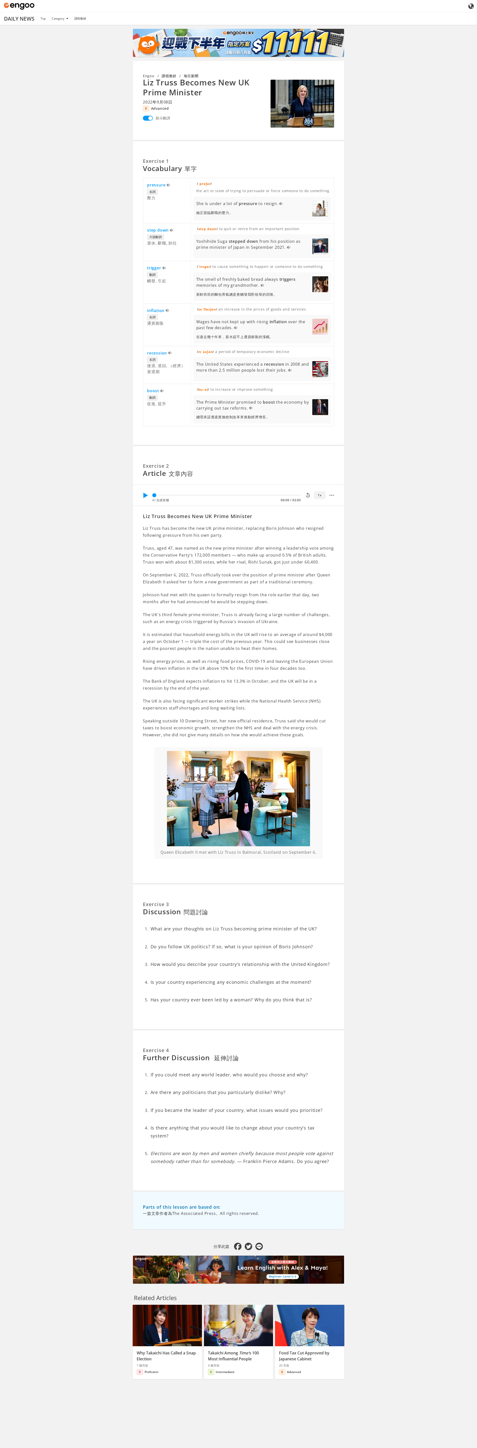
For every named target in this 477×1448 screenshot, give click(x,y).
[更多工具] (332, 495)
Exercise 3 (156, 904)
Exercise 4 (156, 1050)
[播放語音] (168, 185)
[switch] (148, 118)
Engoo (149, 75)
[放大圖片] (302, 103)
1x (319, 495)
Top (43, 18)
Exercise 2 (156, 465)
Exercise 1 (156, 161)
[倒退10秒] (308, 495)
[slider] (154, 495)
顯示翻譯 (163, 118)
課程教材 (80, 18)
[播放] (145, 495)
